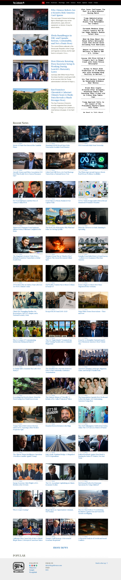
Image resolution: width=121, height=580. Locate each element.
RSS (47, 570)
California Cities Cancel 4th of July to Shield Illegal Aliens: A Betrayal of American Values (28, 539)
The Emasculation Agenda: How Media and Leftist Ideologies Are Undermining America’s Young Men (93, 399)
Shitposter (32, 568)
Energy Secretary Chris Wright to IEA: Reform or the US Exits (25, 484)
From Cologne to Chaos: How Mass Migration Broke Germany (90, 285)
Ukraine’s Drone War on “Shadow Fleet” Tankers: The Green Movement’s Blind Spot (59, 258)
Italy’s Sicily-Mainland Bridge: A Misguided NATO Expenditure (60, 455)
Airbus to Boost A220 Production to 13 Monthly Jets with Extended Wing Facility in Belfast (93, 71)
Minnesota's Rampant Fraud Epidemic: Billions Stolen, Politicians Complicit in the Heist (27, 229)
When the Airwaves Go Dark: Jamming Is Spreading (91, 228)
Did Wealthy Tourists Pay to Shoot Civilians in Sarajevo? (60, 285)
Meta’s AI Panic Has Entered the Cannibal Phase (27, 146)
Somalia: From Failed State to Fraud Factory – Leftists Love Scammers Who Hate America (93, 258)
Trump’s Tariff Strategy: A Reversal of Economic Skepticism (58, 539)
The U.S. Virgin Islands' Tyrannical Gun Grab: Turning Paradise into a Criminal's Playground (59, 342)
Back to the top (101, 563)
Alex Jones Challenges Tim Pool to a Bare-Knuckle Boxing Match (93, 11)
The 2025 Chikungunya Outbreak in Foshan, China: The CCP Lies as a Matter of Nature (93, 427)
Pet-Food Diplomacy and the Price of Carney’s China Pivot (25, 201)
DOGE (48, 2)
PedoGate (54, 2)
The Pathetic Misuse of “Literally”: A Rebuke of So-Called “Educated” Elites (59, 398)
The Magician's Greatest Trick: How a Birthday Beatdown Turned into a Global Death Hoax (26, 258)
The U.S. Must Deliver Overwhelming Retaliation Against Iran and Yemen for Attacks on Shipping (91, 511)
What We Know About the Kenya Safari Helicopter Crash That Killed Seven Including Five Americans (93, 42)
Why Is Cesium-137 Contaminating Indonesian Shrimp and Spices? (24, 341)
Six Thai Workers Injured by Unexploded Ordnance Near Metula (93, 81)
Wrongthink (33, 572)
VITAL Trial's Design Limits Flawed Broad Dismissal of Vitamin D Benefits (92, 201)
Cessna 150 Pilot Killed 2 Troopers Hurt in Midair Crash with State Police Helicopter (93, 61)
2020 (67, 2)
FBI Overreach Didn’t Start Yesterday (91, 145)
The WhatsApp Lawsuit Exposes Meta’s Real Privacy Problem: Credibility (91, 173)
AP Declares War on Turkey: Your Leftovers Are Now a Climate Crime (27, 285)
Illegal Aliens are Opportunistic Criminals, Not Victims (59, 511)
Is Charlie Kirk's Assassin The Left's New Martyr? (27, 369)
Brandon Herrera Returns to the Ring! (58, 426)
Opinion (84, 2)
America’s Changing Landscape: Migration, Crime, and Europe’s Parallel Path (92, 369)
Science (73, 2)
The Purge (62, 2)
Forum (96, 2)
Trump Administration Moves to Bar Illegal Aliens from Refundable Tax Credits (93, 21)
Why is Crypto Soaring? (21, 510)
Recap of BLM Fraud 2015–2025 (56, 311)
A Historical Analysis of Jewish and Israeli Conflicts (92, 539)
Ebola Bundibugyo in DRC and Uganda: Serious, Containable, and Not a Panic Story (61, 39)
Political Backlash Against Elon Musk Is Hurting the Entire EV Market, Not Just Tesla (91, 456)
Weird (79, 2)
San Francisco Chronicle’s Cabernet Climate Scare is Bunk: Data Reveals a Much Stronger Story (62, 94)
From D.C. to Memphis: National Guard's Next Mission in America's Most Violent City (91, 342)
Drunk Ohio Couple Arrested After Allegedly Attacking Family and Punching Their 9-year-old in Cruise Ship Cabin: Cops (93, 92)
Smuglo (31, 570)
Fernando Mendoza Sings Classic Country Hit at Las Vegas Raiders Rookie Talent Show (93, 31)
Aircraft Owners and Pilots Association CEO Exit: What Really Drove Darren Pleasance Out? (28, 174)
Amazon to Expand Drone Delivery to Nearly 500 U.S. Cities (93, 51)
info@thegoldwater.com (54, 565)
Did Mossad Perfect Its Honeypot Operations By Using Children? (89, 484)
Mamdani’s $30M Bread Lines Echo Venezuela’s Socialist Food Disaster (58, 146)
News (20, 143)
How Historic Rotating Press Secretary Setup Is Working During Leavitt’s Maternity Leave (63, 66)
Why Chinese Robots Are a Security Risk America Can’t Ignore (63, 12)
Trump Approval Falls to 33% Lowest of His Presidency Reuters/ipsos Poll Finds (93, 105)
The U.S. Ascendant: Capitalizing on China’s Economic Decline (60, 484)
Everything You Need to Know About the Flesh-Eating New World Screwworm (26, 398)
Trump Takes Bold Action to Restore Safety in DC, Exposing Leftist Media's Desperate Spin (26, 427)
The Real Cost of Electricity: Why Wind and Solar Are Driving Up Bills (60, 228)
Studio (90, 2)
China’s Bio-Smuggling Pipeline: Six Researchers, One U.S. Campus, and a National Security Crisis (25, 313)
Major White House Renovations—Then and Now (91, 312)
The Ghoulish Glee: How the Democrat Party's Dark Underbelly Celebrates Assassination (59, 370)
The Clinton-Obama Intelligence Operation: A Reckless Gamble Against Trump (27, 455)
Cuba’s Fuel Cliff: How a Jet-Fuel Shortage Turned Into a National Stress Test (60, 173)
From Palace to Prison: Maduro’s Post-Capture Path (58, 201)
